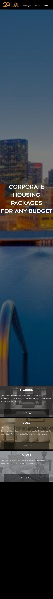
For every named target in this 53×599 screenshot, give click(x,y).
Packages (27, 5)
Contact (37, 5)
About (45, 5)
